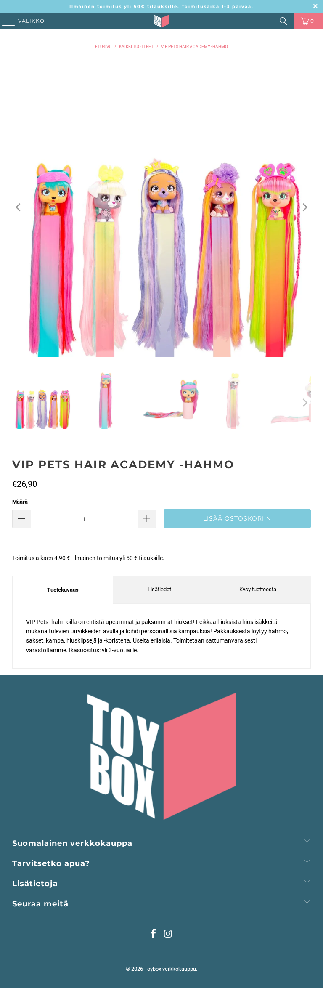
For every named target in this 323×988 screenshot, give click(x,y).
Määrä (20, 502)
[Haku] (283, 21)
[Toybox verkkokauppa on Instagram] (168, 934)
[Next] (304, 207)
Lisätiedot (159, 589)
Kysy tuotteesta (257, 589)
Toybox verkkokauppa (170, 969)
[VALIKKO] (5, 21)
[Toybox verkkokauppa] (161, 21)
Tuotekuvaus (63, 590)
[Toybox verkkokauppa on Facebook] (154, 934)
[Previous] (18, 207)
